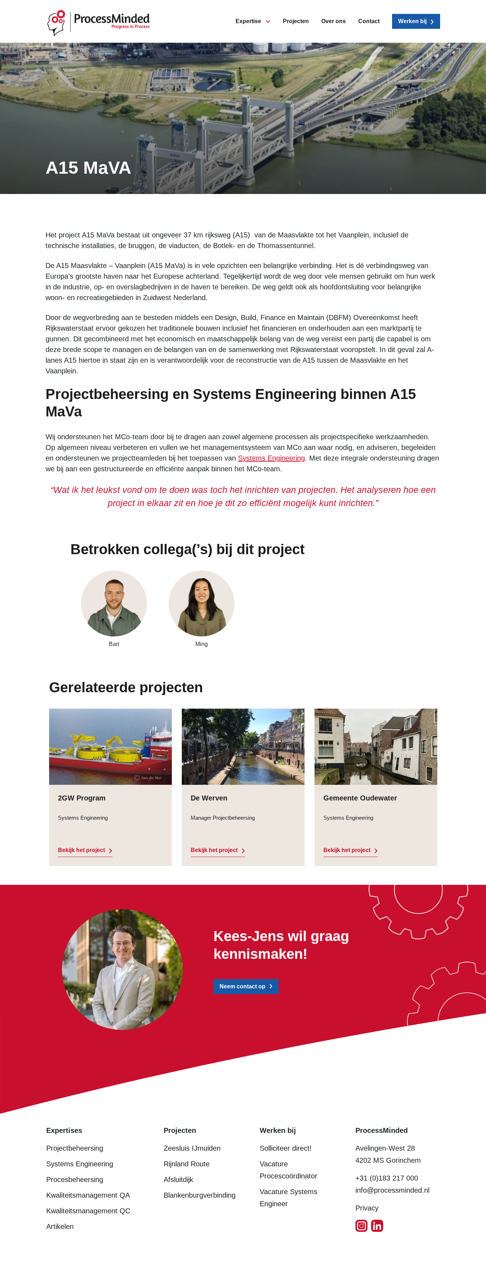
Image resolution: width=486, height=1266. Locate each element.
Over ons (333, 21)
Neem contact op (242, 986)
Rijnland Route (187, 1164)
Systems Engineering (271, 458)
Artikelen (60, 1226)
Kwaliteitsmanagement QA (88, 1195)
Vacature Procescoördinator (288, 1170)
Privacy (367, 1208)
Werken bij (412, 21)
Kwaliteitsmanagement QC (88, 1211)
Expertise (248, 21)
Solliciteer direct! (286, 1148)
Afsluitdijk (178, 1179)
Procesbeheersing (74, 1179)
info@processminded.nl (392, 1190)
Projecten (296, 21)
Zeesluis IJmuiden (192, 1148)
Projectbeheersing (74, 1148)
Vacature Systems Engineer (288, 1198)
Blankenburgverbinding (200, 1195)
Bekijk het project (81, 850)
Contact (369, 21)
